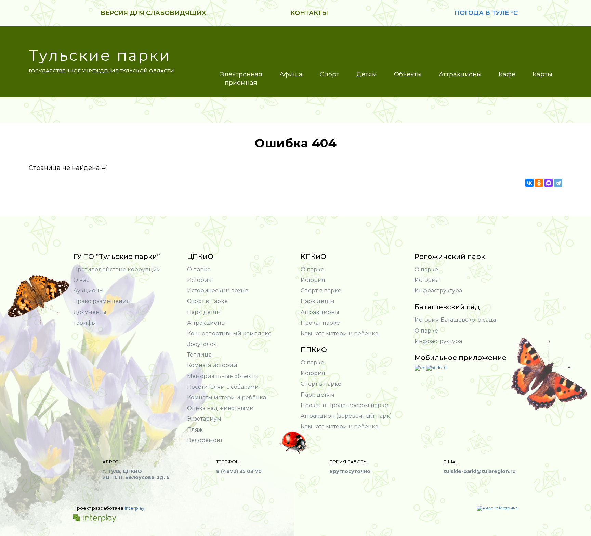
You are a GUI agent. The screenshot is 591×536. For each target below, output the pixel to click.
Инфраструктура (438, 290)
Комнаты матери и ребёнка (226, 397)
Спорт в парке (207, 301)
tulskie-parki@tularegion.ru (480, 471)
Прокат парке (320, 323)
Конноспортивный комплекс (229, 333)
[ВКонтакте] (529, 183)
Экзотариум (204, 418)
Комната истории (212, 365)
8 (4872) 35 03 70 (239, 471)
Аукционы (88, 290)
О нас (81, 280)
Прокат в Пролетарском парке (344, 405)
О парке (199, 269)
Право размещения (101, 301)
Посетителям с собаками (223, 387)
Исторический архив (217, 290)
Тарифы (84, 323)
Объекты (408, 74)
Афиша (291, 74)
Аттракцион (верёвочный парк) (346, 416)
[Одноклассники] (539, 183)
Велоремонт (205, 440)
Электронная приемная (241, 78)
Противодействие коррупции (117, 269)
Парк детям (204, 312)
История (199, 280)
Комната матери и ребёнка (339, 333)
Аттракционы (460, 74)
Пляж (195, 429)
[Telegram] (558, 183)
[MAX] (548, 183)
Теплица (199, 354)
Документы (89, 312)
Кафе (507, 74)
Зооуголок (202, 344)
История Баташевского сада (455, 319)
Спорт (329, 74)
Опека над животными (220, 408)
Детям (366, 74)
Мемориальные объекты (223, 376)
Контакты (309, 13)
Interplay (134, 508)
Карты (542, 74)
